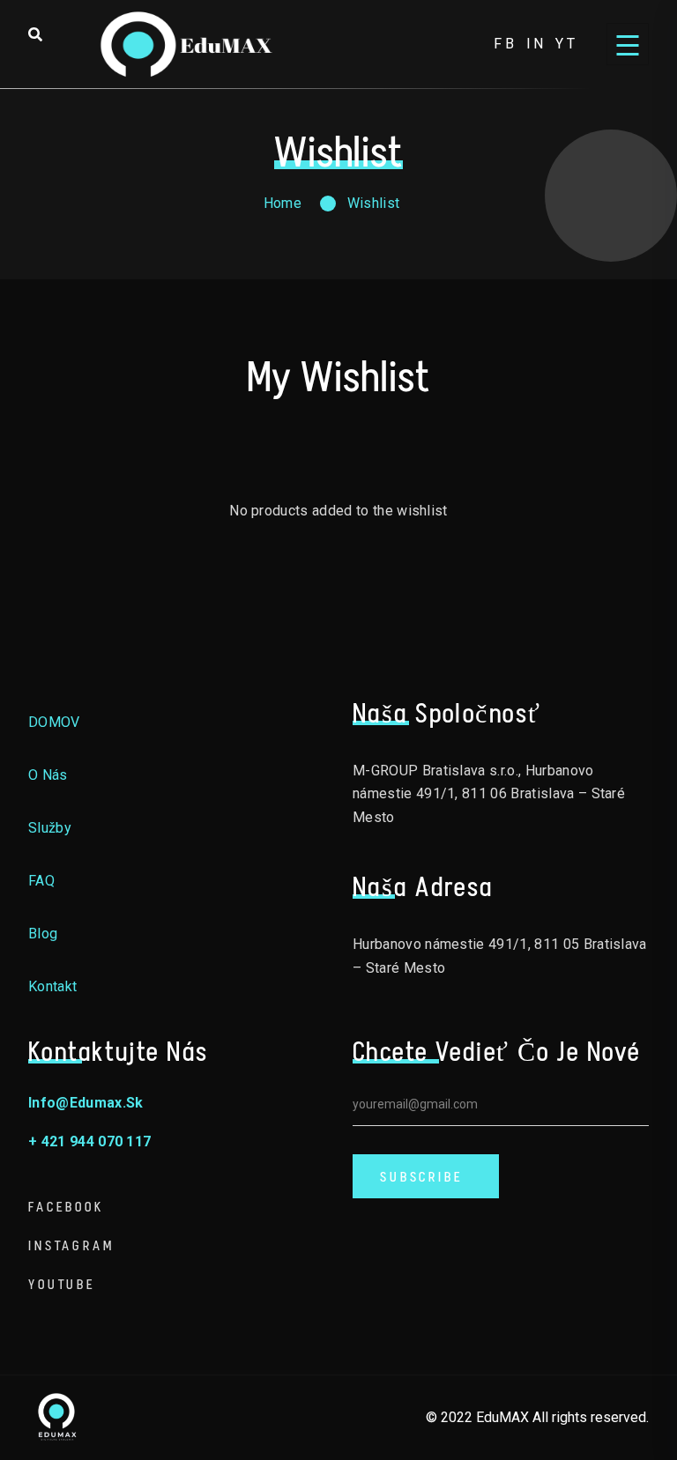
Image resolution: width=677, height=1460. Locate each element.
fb (505, 43)
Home (282, 203)
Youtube (62, 1284)
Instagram (71, 1245)
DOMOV (54, 722)
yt (566, 43)
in (536, 43)
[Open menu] (627, 44)
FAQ (41, 880)
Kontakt (52, 986)
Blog (42, 933)
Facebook (66, 1206)
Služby (49, 827)
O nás (48, 775)
